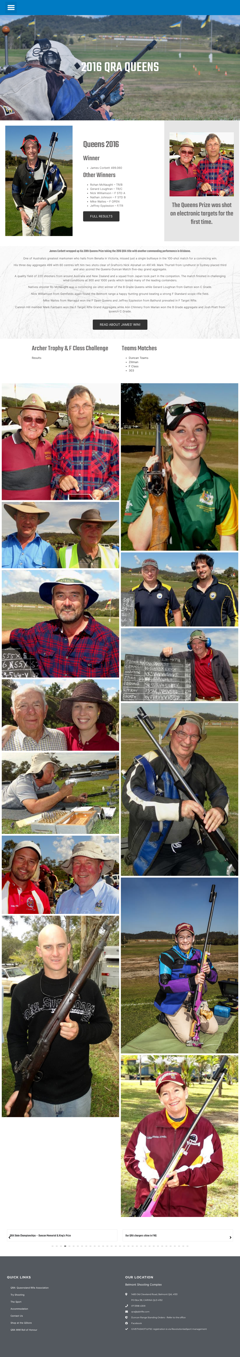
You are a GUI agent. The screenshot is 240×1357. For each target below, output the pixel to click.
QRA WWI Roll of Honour (24, 1329)
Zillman (133, 362)
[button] (11, 7)
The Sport (16, 1301)
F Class (134, 366)
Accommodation (19, 1308)
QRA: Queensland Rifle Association (30, 1287)
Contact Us (17, 1315)
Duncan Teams (138, 358)
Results (36, 358)
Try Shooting (17, 1294)
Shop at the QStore (21, 1322)
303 (131, 370)
